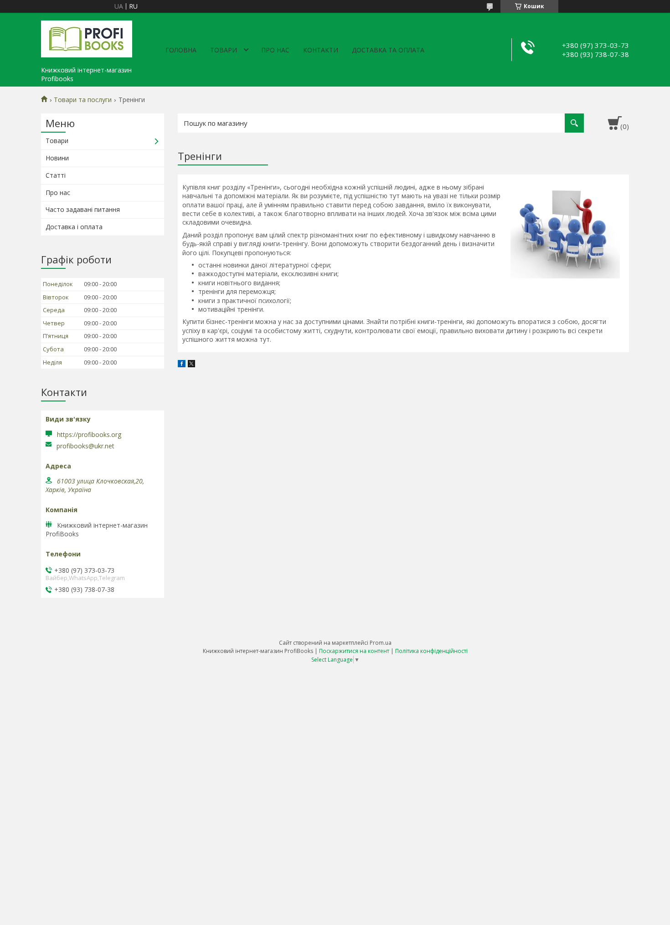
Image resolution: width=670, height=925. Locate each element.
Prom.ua (381, 643)
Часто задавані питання (83, 209)
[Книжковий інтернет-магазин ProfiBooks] (86, 37)
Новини (57, 158)
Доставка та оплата (388, 50)
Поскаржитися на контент (354, 651)
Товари (223, 50)
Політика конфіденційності (431, 651)
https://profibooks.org (89, 434)
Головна (180, 50)
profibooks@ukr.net (85, 446)
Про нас (275, 50)
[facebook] (182, 364)
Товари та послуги (83, 100)
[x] (191, 364)
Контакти (320, 50)
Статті (56, 175)
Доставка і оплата (74, 226)
